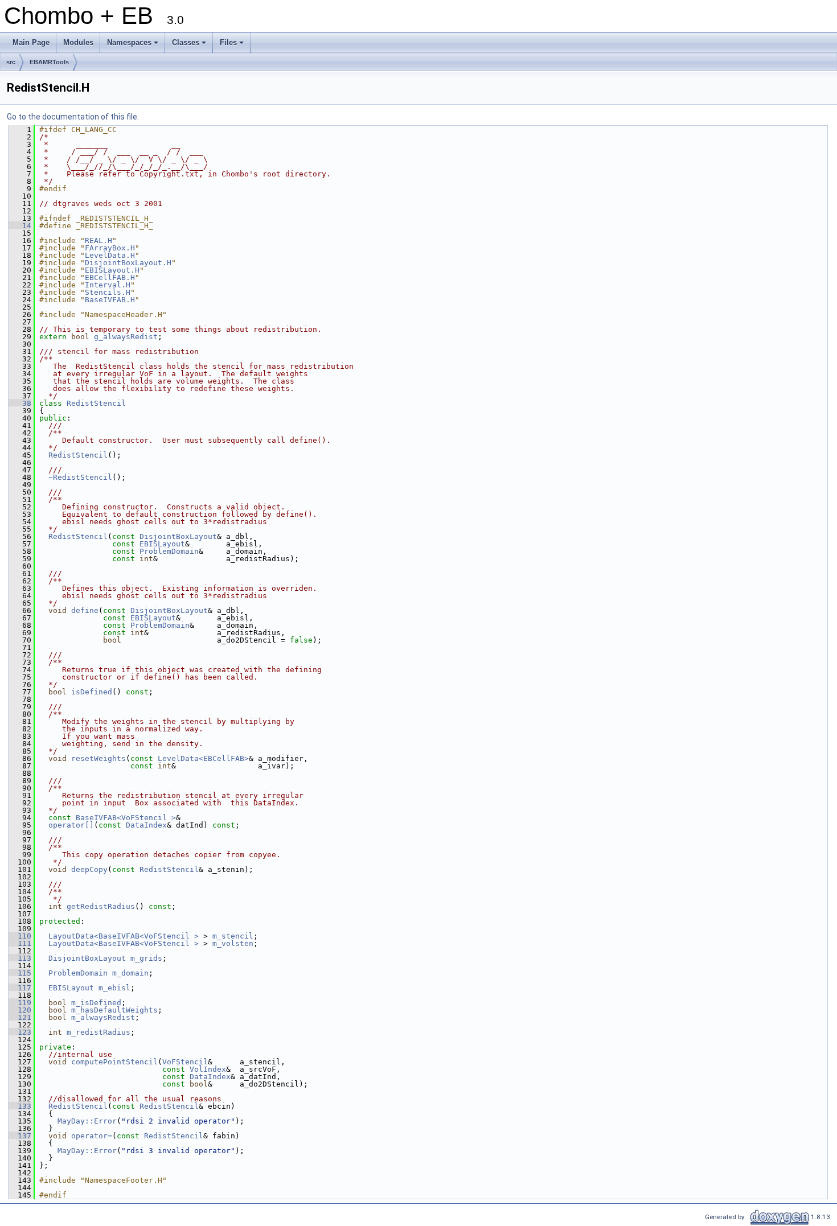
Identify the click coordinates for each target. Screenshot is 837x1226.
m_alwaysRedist (103, 1017)
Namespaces (133, 45)
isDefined (91, 692)
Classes (190, 45)
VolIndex (208, 1069)
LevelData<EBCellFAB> (203, 758)
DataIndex (146, 825)
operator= (91, 1136)
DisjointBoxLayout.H (128, 262)
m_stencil (232, 936)
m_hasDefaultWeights (114, 1010)
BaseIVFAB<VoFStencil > (126, 817)
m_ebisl (114, 988)
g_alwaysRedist (126, 336)
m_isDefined (96, 1002)
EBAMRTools (49, 62)
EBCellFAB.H (110, 277)
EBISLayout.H (112, 270)
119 (20, 1002)
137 (20, 1136)
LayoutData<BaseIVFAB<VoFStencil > (123, 936)
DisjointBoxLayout (178, 536)
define (85, 610)
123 (20, 1032)
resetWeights (98, 758)
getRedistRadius (101, 906)
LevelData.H (110, 255)
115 (20, 973)
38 (20, 403)
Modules (78, 42)
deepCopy (89, 869)
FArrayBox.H (110, 248)
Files (232, 45)
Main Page (31, 42)
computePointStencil (114, 1062)
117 (20, 988)
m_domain (130, 973)
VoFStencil (185, 1062)
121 (20, 1017)
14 (20, 225)
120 (20, 1010)
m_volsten (232, 943)
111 (20, 943)
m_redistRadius (98, 1032)
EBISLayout (162, 544)
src (10, 62)
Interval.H (107, 285)
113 (20, 958)
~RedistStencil (80, 477)
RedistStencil (96, 403)
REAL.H (98, 240)
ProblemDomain (169, 551)
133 (20, 1106)
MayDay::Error (87, 1121)
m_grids (146, 958)
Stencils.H (107, 292)
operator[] (71, 825)
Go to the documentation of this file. (73, 116)
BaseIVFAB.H (110, 299)
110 (20, 936)
